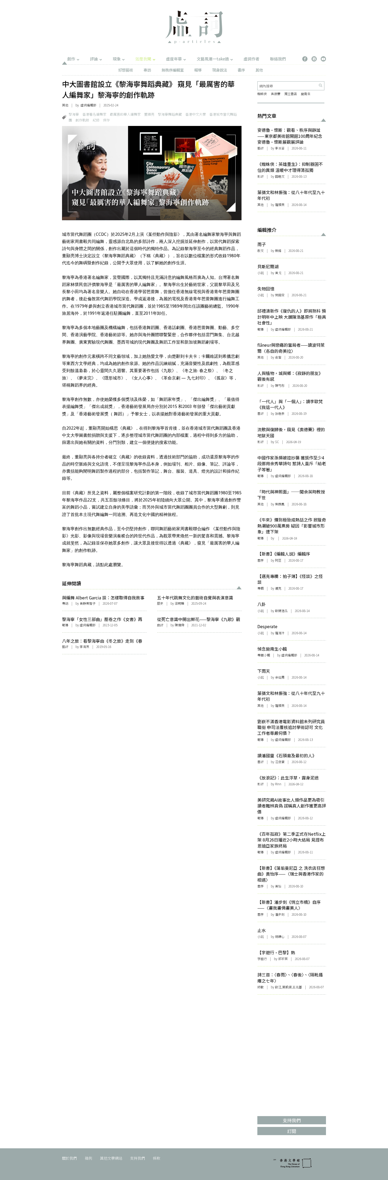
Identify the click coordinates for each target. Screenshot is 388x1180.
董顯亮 (149, 114)
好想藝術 (125, 70)
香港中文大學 (195, 114)
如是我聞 (143, 59)
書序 (241, 70)
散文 (260, 250)
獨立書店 (290, 93)
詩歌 (260, 987)
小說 (260, 272)
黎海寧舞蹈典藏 (170, 114)
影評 (260, 176)
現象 (117, 59)
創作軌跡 (82, 120)
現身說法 (219, 70)
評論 (94, 59)
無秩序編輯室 (173, 70)
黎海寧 (74, 114)
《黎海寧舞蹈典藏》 (119, 255)
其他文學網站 (111, 1158)
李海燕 (84, 646)
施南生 (305, 93)
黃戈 (278, 272)
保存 (106, 120)
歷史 (160, 603)
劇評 (160, 625)
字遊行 (262, 958)
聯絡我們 (278, 59)
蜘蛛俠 (262, 93)
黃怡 (278, 886)
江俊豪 (280, 761)
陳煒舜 (179, 625)
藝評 (65, 646)
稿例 (88, 1158)
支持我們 (137, 1158)
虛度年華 (174, 59)
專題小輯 (263, 655)
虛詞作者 (251, 59)
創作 (71, 59)
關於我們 (69, 1158)
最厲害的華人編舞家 (125, 114)
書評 (260, 413)
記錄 (96, 120)
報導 (198, 70)
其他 (259, 70)
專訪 (147, 70)
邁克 (278, 588)
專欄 (260, 588)
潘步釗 (280, 914)
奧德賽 (275, 93)
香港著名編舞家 (94, 114)
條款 (156, 1158)
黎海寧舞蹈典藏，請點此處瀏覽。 (93, 564)
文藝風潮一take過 (213, 59)
